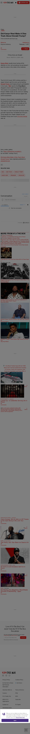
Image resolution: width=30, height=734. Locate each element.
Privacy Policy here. (20, 717)
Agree (15, 720)
